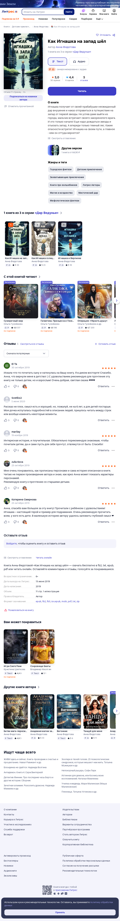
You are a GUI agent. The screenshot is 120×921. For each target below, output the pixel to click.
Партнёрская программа (76, 829)
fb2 (44, 601)
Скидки (73, 18)
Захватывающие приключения (67, 177)
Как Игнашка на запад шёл (17, 258)
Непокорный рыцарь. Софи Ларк (79, 770)
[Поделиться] (114, 35)
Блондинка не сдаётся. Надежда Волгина (25, 767)
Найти (69, 11)
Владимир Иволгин (40, 669)
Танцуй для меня (92, 731)
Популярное (58, 18)
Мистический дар (88, 192)
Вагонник (62, 731)
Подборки (86, 18)
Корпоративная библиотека (77, 844)
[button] (55, 78)
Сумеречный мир (13, 320)
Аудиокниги (10, 870)
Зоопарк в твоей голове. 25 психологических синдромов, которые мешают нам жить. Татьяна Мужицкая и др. (87, 762)
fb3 (48, 601)
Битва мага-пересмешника (16, 731)
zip (78, 601)
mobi (64, 601)
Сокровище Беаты (40, 666)
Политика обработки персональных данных (86, 860)
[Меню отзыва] (113, 386)
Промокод (28, 18)
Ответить (103, 386)
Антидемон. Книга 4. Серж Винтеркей (23, 772)
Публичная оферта (72, 855)
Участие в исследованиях (17, 824)
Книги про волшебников (63, 185)
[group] (60, 365)
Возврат (8, 834)
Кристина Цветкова (14, 669)
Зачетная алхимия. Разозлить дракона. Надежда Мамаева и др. (29, 787)
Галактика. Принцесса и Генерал (58, 320)
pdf (70, 601)
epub (38, 601)
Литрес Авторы (91, 185)
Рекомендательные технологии (79, 870)
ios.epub (55, 601)
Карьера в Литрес (13, 819)
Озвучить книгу (71, 839)
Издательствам (70, 809)
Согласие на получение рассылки (80, 865)
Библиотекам (69, 819)
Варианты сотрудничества (77, 824)
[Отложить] (25, 225)
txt (74, 601)
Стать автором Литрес (74, 834)
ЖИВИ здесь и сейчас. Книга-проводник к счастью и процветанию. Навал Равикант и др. (31, 761)
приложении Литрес (66, 890)
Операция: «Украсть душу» (92, 320)
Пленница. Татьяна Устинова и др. (79, 791)
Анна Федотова (13, 261)
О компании (10, 809)
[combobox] (42, 12)
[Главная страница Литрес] (9, 12)
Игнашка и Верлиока (69, 258)
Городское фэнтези (61, 169)
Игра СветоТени (13, 666)
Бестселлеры (11, 860)
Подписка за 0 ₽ (10, 18)
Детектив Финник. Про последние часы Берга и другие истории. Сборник (28, 779)
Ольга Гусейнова (13, 324)
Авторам (67, 814)
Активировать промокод (17, 855)
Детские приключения (89, 169)
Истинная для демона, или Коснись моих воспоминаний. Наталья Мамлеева (83, 777)
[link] (56, 364)
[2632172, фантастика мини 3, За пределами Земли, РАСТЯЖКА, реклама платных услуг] (60, 4)
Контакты (9, 814)
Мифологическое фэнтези (64, 200)
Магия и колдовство (61, 192)
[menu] (26, 353)
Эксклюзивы (10, 875)
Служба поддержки (14, 829)
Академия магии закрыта (42, 731)
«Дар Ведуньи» (81, 51)
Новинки (43, 18)
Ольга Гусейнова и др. (90, 324)
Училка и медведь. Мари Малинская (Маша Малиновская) (84, 785)
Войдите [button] (11, 543)
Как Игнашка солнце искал (44, 258)
